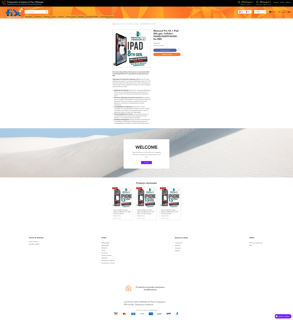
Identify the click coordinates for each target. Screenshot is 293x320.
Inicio (114, 24)
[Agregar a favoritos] (178, 50)
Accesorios (104, 253)
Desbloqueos (105, 245)
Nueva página (105, 243)
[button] (260, 12)
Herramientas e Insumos (108, 263)
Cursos (103, 250)
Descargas (104, 258)
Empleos (177, 250)
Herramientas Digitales (107, 260)
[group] (146, 203)
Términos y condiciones (255, 243)
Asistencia (178, 245)
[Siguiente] (183, 204)
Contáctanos (178, 243)
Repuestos (104, 248)
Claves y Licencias (106, 255)
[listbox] (260, 12)
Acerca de (178, 248)
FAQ (250, 245)
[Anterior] (110, 204)
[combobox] (36, 12)
